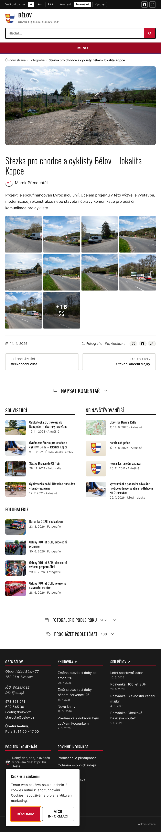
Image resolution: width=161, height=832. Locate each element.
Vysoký (100, 4)
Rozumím (26, 814)
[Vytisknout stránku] (133, 343)
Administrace (147, 824)
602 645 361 (15, 707)
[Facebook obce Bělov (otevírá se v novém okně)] (144, 4)
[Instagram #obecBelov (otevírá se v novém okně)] (152, 4)
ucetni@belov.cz (18, 712)
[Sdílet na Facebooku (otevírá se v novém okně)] (143, 343)
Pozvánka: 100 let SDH (128, 684)
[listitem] (23, 234)
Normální (82, 4)
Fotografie (37, 60)
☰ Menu (80, 48)
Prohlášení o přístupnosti (77, 758)
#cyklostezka (115, 344)
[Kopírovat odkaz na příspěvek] (152, 343)
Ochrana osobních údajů (77, 765)
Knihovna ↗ (67, 661)
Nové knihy (66, 707)
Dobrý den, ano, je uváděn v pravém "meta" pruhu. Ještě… (31, 762)
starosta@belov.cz (19, 717)
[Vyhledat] (149, 33)
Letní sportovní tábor (126, 673)
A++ (51, 4)
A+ (40, 4)
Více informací (58, 813)
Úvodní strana (15, 60)
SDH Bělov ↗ (120, 661)
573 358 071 (15, 701)
